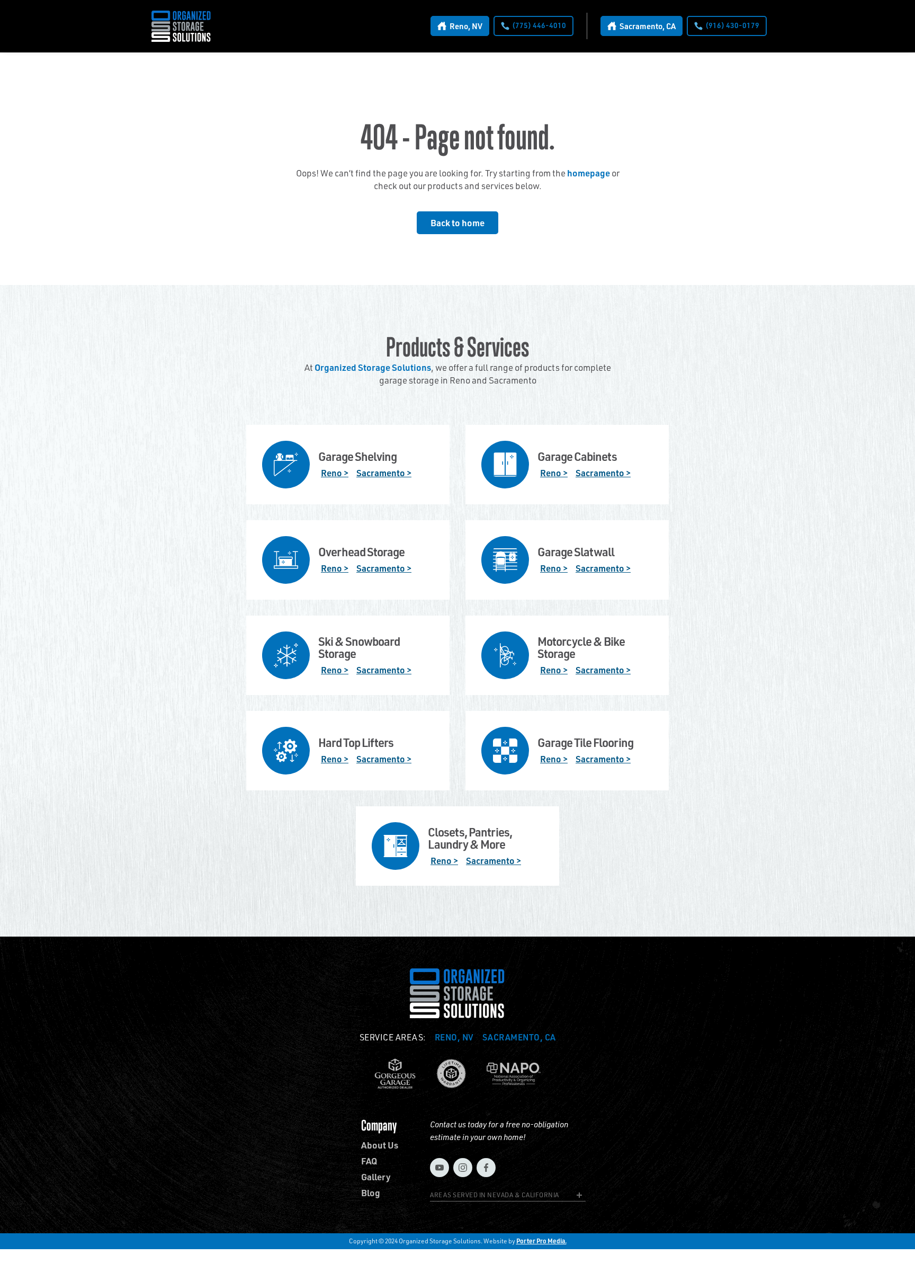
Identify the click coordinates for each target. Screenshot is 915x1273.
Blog (370, 1193)
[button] (508, 1196)
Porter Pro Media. (541, 1241)
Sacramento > (383, 472)
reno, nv (454, 1037)
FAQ (369, 1161)
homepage (588, 173)
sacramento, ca (519, 1037)
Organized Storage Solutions (373, 367)
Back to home (457, 222)
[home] (181, 26)
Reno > (334, 472)
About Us (379, 1145)
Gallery (376, 1177)
